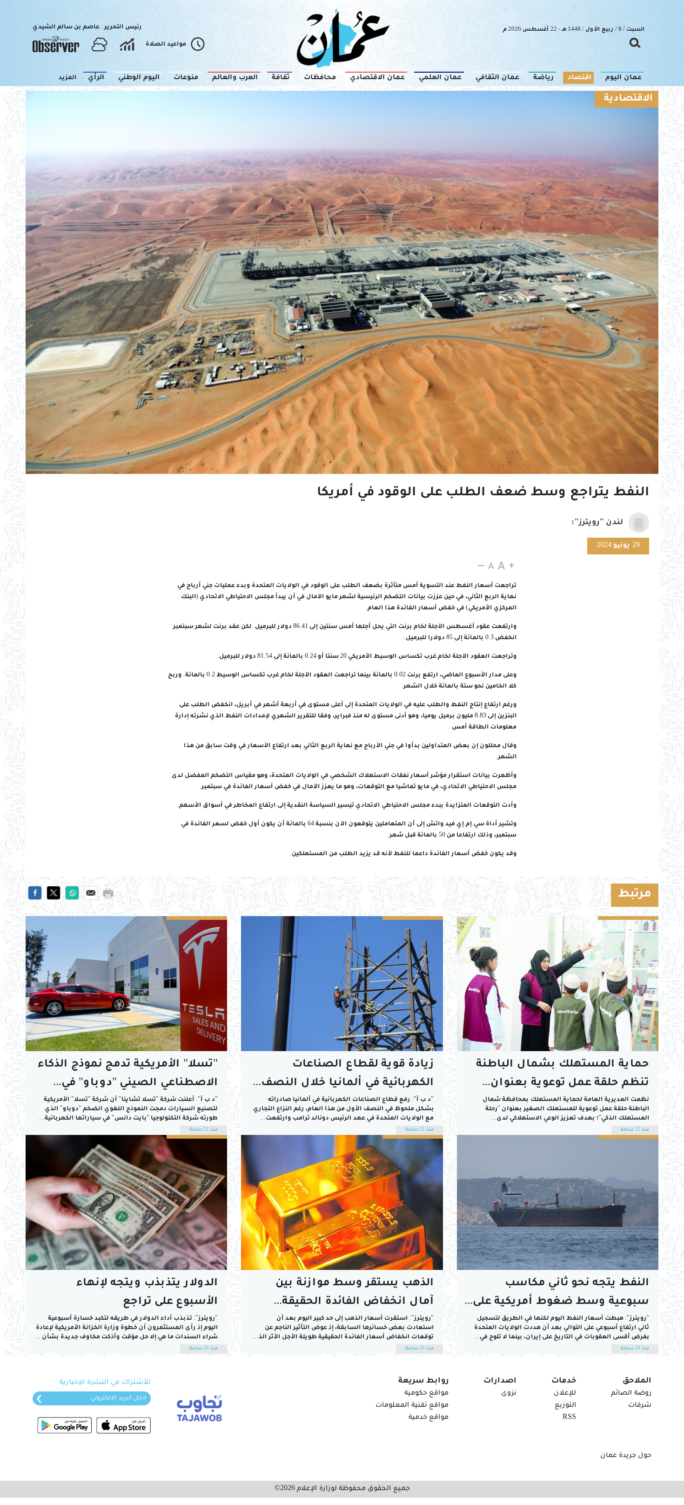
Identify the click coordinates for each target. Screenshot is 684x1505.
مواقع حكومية (426, 1393)
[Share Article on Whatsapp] (72, 893)
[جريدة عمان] (341, 37)
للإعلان (565, 1393)
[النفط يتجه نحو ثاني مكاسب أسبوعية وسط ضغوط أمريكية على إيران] (557, 1202)
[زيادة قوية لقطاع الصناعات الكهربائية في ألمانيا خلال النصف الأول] (342, 983)
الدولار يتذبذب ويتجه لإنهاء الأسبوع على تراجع (147, 1293)
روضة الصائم (631, 1393)
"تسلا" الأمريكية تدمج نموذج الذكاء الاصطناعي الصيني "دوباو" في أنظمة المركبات (128, 1076)
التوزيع (565, 1406)
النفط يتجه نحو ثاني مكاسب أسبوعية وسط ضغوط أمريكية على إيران (559, 1295)
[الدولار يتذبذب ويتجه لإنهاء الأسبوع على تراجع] (126, 1202)
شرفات (639, 1406)
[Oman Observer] (56, 44)
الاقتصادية (628, 99)
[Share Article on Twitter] (53, 893)
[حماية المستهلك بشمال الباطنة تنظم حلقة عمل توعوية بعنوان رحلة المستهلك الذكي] (557, 983)
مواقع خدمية (429, 1418)
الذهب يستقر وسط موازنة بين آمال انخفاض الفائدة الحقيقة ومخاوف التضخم (354, 1295)
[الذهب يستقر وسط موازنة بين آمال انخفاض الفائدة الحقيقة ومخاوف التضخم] (342, 1202)
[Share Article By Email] (91, 893)
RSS (569, 1418)
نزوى (508, 1393)
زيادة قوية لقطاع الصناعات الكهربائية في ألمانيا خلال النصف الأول (347, 1076)
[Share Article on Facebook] (35, 893)
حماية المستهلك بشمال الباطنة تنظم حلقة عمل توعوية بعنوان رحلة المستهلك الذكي (562, 1076)
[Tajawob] (197, 1407)
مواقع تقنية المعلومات (412, 1406)
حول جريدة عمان (625, 1456)
